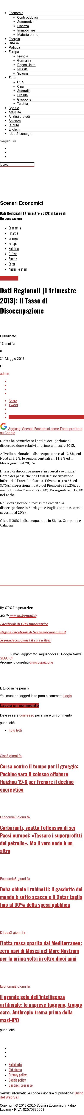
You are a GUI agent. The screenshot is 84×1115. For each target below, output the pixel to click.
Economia (16, 13)
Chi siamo (15, 1069)
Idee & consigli (20, 134)
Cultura (14, 125)
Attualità (15, 112)
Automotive (25, 22)
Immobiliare (26, 30)
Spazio (14, 108)
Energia (14, 39)
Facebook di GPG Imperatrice (24, 624)
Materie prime (27, 35)
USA (20, 82)
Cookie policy (17, 1080)
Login (67, 696)
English (14, 129)
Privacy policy (17, 1074)
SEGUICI (6, 658)
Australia (23, 91)
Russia (22, 69)
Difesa (14, 43)
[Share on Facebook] (46, 381)
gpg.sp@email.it (22, 615)
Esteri (13, 78)
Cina (20, 86)
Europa (14, 52)
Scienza (15, 121)
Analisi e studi (19, 117)
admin (4, 374)
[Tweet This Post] (46, 385)
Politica (14, 47)
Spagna (22, 73)
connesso (26, 715)
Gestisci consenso (21, 1085)
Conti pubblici (27, 17)
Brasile (22, 95)
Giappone (24, 99)
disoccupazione (41, 662)
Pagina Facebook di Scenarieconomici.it (33, 632)
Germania (24, 61)
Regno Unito (26, 65)
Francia (22, 56)
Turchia (22, 104)
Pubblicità (15, 1064)
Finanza (23, 26)
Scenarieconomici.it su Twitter (25, 640)
